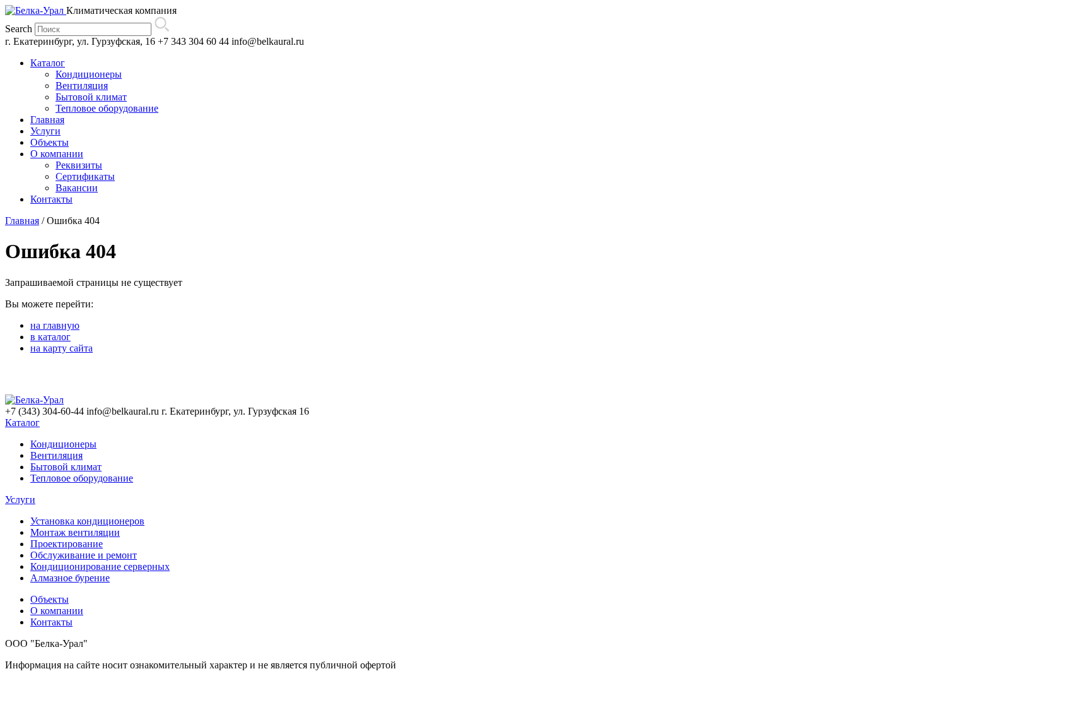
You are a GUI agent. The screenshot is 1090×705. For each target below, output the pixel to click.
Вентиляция (56, 455)
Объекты (49, 599)
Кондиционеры (63, 444)
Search (18, 28)
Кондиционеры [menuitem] (89, 74)
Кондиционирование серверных (100, 566)
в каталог (50, 336)
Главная (22, 220)
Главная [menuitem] (47, 119)
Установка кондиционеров (87, 521)
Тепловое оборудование (81, 478)
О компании (56, 610)
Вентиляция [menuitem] (82, 85)
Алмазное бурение (70, 577)
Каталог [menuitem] (47, 62)
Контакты (51, 622)
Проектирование (66, 543)
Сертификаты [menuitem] (85, 176)
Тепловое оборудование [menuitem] (107, 108)
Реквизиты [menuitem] (79, 165)
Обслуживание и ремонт (83, 555)
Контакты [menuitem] (51, 199)
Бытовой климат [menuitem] (91, 97)
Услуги (20, 499)
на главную (54, 325)
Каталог (22, 422)
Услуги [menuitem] (45, 131)
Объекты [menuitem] (49, 142)
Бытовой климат (66, 466)
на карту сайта (61, 348)
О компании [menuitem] (56, 153)
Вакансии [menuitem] (77, 187)
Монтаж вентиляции (75, 532)
